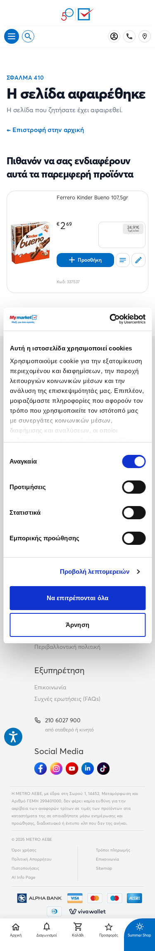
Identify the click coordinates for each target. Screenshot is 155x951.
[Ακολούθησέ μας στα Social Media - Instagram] (56, 768)
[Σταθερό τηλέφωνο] (129, 36)
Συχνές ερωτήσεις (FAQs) (67, 699)
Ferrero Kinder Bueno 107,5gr (92, 197)
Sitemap (104, 868)
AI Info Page (24, 877)
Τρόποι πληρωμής (113, 850)
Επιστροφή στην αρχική (45, 129)
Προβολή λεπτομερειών (95, 571)
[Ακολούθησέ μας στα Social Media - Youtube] (72, 768)
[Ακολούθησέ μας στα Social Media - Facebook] (40, 768)
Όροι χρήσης (24, 850)
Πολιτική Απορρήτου (32, 859)
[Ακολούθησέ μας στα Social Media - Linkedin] (87, 768)
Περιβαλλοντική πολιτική (67, 647)
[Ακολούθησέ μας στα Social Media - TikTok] (103, 768)
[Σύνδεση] (114, 36)
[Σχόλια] (138, 260)
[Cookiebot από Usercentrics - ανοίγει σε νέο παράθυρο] (110, 319)
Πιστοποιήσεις (25, 868)
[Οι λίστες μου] (123, 260)
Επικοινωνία (50, 687)
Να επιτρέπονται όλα (77, 597)
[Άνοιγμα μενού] (11, 36)
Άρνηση (77, 624)
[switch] (133, 487)
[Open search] (28, 36)
